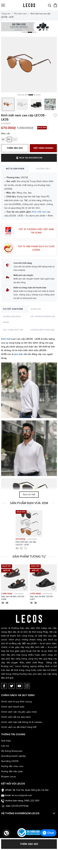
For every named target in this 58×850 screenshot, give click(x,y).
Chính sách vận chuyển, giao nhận (19, 712)
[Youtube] (19, 686)
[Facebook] (4, 686)
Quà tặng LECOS (10, 761)
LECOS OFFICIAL (20, 806)
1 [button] (22, 32)
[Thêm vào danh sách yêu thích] (55, 115)
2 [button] (24, 32)
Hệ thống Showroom (11, 751)
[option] (29, 26)
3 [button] (28, 32)
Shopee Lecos (8, 776)
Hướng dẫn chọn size (12, 766)
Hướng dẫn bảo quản (12, 771)
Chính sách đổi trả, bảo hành (16, 717)
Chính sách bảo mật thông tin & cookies (21, 722)
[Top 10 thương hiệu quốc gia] (29, 26)
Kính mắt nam (39, 211)
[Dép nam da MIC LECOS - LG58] (14, 577)
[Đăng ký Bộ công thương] (29, 832)
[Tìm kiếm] (49, 5)
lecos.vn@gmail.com (22, 795)
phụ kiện (18, 354)
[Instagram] (27, 686)
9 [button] (36, 94)
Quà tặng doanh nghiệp (13, 756)
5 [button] (33, 32)
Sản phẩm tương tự (28, 556)
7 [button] (30, 94)
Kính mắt (5, 339)
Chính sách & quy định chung (16, 701)
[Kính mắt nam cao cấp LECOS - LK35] (29, 523)
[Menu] (3, 5)
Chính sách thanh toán (12, 706)
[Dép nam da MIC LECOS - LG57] (43, 577)
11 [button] (39, 94)
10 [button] (38, 94)
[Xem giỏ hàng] (55, 5)
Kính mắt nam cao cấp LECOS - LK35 (26, 543)
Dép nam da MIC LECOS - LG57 (42, 598)
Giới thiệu (6, 740)
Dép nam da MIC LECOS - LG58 (13, 598)
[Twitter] (12, 686)
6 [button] (35, 32)
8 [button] (34, 94)
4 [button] (31, 32)
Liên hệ (5, 746)
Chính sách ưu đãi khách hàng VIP (18, 727)
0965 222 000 (31, 800)
